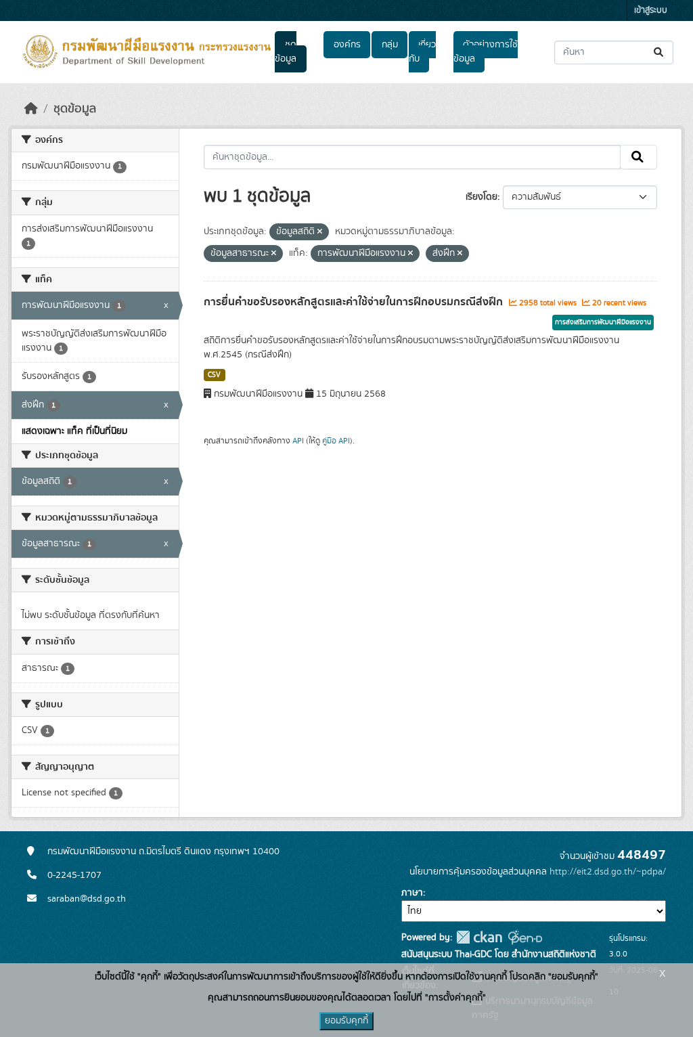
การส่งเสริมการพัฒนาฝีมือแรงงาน (603, 322)
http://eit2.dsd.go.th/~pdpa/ (608, 872)
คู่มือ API (336, 441)
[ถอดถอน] (319, 232)
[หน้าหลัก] (31, 109)
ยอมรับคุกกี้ (346, 1021)
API (298, 441)
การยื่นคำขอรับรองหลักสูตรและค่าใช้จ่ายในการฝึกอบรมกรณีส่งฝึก (355, 302)
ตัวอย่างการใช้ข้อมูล (485, 52)
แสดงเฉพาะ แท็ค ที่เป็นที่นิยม (74, 431)
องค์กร (347, 44)
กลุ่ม (390, 44)
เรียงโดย (481, 197)
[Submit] (659, 52)
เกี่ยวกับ (422, 52)
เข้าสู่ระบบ (650, 10)
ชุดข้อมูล (285, 52)
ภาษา (412, 893)
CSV (214, 375)
